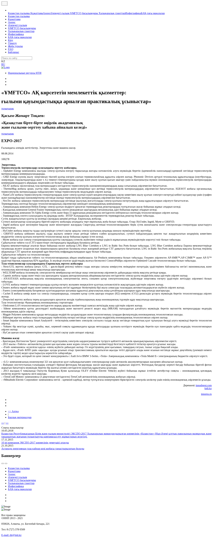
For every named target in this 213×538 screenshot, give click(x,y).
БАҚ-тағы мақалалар (153, 13)
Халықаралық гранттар (112, 13)
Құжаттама (36, 13)
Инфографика (133, 13)
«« (2, 423)
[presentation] (2, 463)
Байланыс (13, 52)
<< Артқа (13, 411)
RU (3, 64)
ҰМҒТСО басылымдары (84, 13)
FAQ (10, 49)
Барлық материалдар (19, 417)
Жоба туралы (15, 46)
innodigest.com (204, 385)
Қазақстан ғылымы (19, 13)
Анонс (46, 13)
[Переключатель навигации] (4, 3)
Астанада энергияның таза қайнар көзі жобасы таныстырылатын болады (42, 448)
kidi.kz (208, 388)
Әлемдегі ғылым (60, 13)
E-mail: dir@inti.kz (11, 535)
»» (7, 423)
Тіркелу (12, 43)
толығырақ (7, 108)
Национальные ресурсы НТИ (24, 73)
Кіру (10, 40)
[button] (10, 10)
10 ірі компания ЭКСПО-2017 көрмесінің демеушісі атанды (35, 442)
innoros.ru (206, 394)
